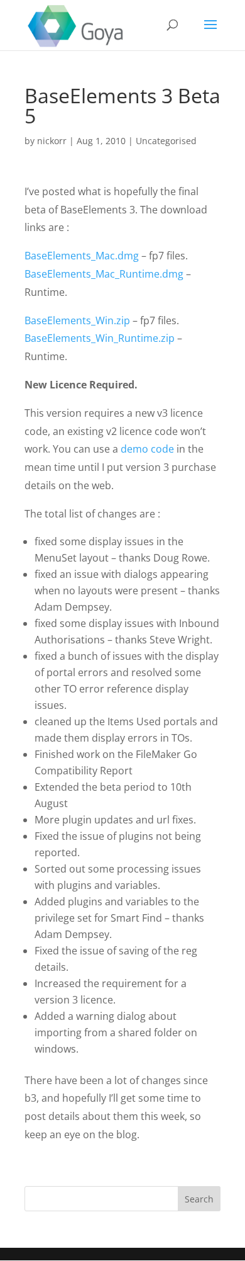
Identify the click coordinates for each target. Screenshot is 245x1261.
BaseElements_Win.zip (77, 320)
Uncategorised (166, 141)
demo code (147, 449)
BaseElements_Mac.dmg (81, 256)
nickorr (52, 141)
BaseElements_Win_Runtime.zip (99, 338)
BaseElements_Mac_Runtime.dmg (103, 274)
